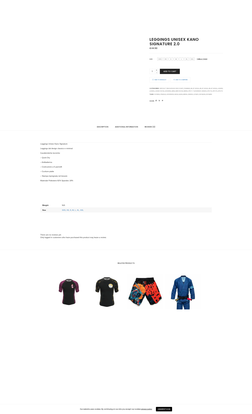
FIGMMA (187, 88)
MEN (173, 91)
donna (157, 94)
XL (78, 210)
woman (202, 94)
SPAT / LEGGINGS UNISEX (197, 91)
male (176, 94)
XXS (63, 210)
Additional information (126, 127)
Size (151, 59)
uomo (196, 94)
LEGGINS (168, 91)
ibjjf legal (204, 88)
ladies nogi (159, 91)
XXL (82, 210)
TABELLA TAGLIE (202, 59)
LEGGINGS (170, 94)
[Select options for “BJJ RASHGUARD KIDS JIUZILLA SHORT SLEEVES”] (101, 291)
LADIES (151, 91)
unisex (190, 94)
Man (180, 94)
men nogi (179, 91)
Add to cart (169, 71)
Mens (186, 91)
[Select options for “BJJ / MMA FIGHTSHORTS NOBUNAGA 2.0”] (139, 291)
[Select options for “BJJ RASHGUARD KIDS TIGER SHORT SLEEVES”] (63, 291)
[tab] (102, 127)
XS (68, 210)
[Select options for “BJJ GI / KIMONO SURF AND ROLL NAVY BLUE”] (177, 291)
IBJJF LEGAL (195, 88)
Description (102, 127)
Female (163, 94)
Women (209, 94)
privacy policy (146, 409)
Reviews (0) (150, 127)
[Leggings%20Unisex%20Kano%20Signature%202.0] (156, 100)
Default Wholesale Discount (171, 88)
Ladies (220, 88)
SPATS (209, 91)
